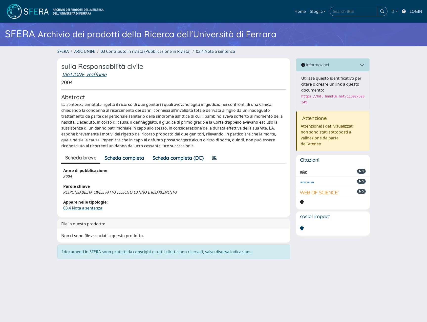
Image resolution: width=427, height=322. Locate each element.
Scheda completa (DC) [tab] (178, 158)
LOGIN (416, 11)
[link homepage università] (55, 11)
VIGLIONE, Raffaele (84, 74)
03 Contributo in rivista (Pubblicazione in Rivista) (146, 51)
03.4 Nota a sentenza (215, 51)
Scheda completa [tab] (124, 158)
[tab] (214, 158)
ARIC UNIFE (84, 51)
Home (300, 11)
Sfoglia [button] (316, 11)
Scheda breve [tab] (80, 157)
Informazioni (317, 64)
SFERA (63, 51)
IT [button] (393, 11)
